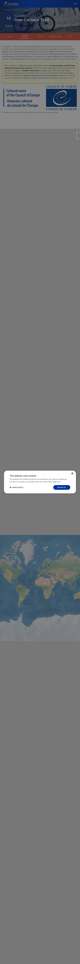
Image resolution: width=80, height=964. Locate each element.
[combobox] (72, 473)
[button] (16, 487)
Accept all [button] (61, 487)
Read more (57, 482)
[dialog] (40, 482)
